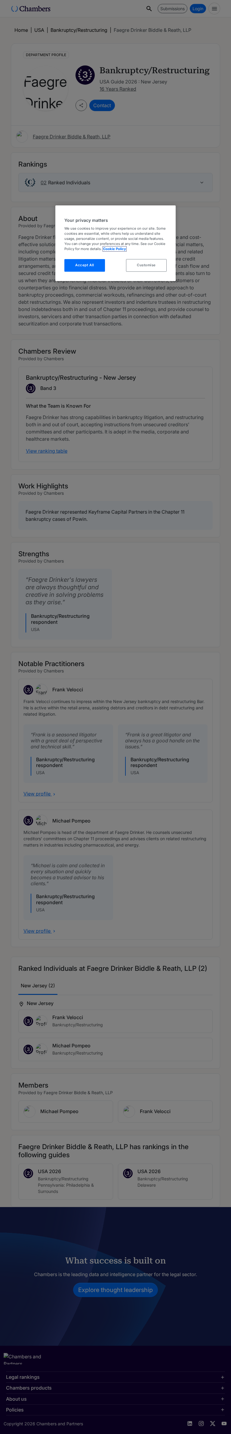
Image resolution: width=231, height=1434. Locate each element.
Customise (146, 265)
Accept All (84, 265)
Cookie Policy (114, 249)
